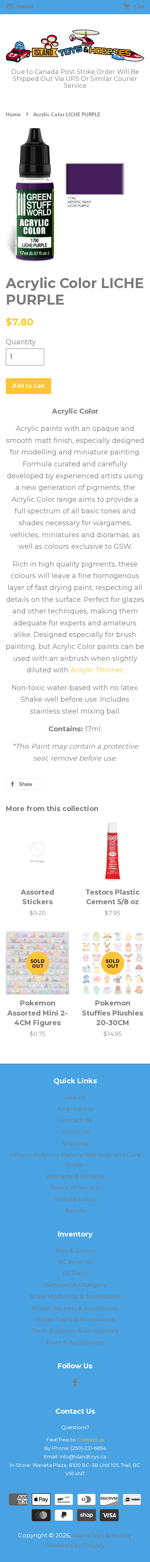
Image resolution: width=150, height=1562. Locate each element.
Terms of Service (75, 1187)
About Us (75, 1131)
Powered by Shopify (75, 1545)
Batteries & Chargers (75, 1285)
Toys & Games (75, 1250)
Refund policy (75, 1199)
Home (13, 114)
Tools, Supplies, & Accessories (75, 1330)
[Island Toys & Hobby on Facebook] (75, 1383)
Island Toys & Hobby (101, 1535)
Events (75, 1210)
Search (75, 1097)
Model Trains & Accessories (75, 1319)
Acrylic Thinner (96, 670)
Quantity (21, 342)
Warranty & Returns (75, 1176)
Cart (138, 6)
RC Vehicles (75, 1261)
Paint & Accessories (75, 1342)
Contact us (90, 1439)
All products (75, 1109)
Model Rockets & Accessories (75, 1308)
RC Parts (75, 1273)
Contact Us (75, 1120)
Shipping (75, 1143)
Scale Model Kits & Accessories (75, 1296)
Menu (24, 6)
